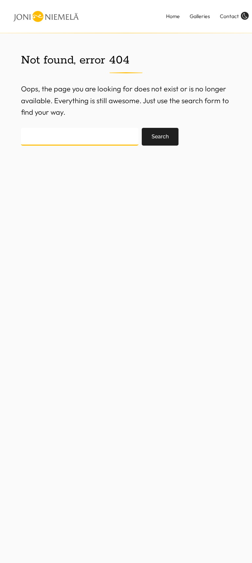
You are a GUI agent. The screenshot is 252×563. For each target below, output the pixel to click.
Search (160, 136)
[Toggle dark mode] (245, 15)
